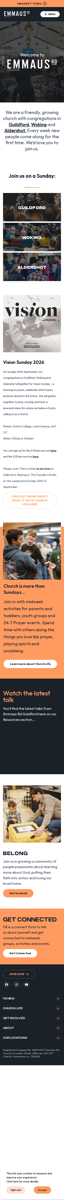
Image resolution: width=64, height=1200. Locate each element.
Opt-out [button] (16, 1189)
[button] (50, 14)
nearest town (29, 3)
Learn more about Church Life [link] (30, 664)
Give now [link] (16, 974)
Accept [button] (42, 1189)
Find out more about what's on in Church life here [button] (30, 500)
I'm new (9, 998)
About (8, 1027)
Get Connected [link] (20, 953)
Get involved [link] (18, 893)
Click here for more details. (22, 1181)
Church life (13, 1008)
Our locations (15, 1037)
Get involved (14, 1017)
